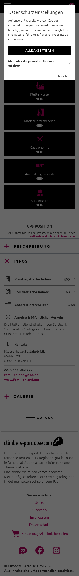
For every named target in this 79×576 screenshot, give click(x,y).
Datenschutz (63, 76)
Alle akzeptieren (39, 50)
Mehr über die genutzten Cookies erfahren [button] (31, 63)
